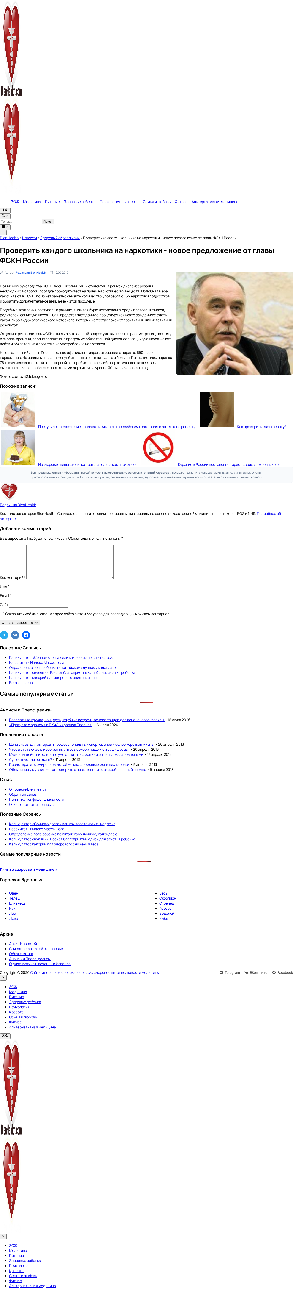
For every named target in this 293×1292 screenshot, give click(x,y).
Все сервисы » (21, 682)
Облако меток (21, 953)
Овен (13, 893)
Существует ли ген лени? (31, 759)
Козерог (166, 908)
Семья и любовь (157, 201)
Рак (12, 908)
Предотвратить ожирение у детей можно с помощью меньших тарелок (69, 764)
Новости (29, 237)
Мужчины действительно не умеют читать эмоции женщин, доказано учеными (76, 754)
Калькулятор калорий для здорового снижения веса (54, 677)
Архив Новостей (23, 943)
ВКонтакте (258, 972)
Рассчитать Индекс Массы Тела (36, 662)
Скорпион (167, 898)
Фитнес (181, 201)
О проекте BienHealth (27, 789)
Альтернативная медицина (215, 201)
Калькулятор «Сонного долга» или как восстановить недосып (62, 657)
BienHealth (9, 237)
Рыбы (164, 918)
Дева (13, 918)
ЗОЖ (15, 201)
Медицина (32, 201)
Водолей (166, 913)
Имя (4, 586)
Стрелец (166, 903)
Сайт (4, 604)
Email (5, 595)
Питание (52, 201)
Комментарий (13, 577)
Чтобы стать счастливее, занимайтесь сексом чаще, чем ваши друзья (69, 749)
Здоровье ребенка (80, 201)
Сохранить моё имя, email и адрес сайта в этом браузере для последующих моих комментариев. (87, 613)
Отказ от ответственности (32, 804)
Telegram (232, 972)
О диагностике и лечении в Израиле (40, 963)
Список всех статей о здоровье (36, 948)
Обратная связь (23, 794)
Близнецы (17, 903)
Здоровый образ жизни (60, 237)
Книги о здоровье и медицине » (28, 869)
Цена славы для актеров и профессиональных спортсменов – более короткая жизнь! (82, 744)
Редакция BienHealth (31, 272)
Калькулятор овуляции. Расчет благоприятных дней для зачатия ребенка (72, 672)
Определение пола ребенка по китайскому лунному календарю (63, 667)
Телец (14, 898)
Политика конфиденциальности (36, 799)
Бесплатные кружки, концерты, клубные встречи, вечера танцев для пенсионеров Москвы (87, 719)
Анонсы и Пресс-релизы (30, 958)
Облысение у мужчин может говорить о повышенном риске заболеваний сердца (78, 769)
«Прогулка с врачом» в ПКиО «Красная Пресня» (50, 724)
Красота (131, 201)
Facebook (285, 972)
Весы (163, 893)
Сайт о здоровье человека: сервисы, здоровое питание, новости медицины (95, 972)
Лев (12, 913)
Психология (110, 201)
